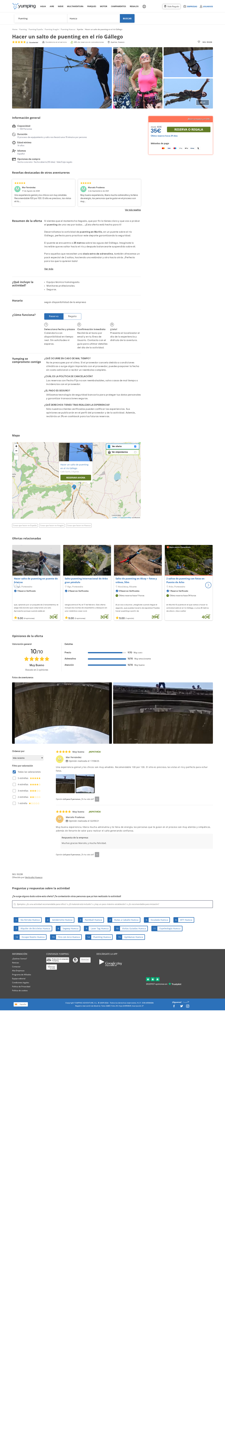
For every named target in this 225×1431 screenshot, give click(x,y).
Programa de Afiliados (21, 974)
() (32, 42)
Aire (52, 6)
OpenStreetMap (125, 517)
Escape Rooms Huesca (33, 937)
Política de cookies (20, 990)
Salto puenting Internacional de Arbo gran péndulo (86, 580)
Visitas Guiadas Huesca (134, 928)
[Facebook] (174, 1006)
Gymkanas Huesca (133, 937)
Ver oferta (116, 446)
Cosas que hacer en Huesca (79, 525)
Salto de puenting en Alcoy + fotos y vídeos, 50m (136, 580)
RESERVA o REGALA (188, 129)
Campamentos (118, 6)
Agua (43, 6)
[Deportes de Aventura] (24, 6)
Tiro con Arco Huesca (69, 937)
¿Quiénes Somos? (19, 958)
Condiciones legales (20, 982)
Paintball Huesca (93, 919)
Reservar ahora (75, 477)
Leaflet (114, 517)
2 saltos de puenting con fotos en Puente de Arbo (185, 580)
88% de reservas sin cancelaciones (89, 42)
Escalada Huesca (159, 919)
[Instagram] (187, 1006)
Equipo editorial (18, 978)
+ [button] (16, 446)
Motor (103, 6)
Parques (91, 6)
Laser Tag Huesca (100, 928)
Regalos (134, 6)
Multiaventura (74, 6)
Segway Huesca (70, 928)
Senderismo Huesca (62, 919)
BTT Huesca (186, 919)
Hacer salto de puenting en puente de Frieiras (36, 580)
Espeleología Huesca (169, 928)
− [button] (16, 451)
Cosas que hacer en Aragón (52, 525)
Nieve (60, 6)
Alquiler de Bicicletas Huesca (35, 928)
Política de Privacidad (21, 986)
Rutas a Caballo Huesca (126, 919)
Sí (97, 799)
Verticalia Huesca (33, 877)
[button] (208, 585)
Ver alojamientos (120, 452)
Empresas (192, 6)
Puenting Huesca (102, 937)
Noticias (15, 962)
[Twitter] (181, 1006)
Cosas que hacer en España (25, 525)
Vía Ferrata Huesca (30, 919)
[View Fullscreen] (16, 457)
